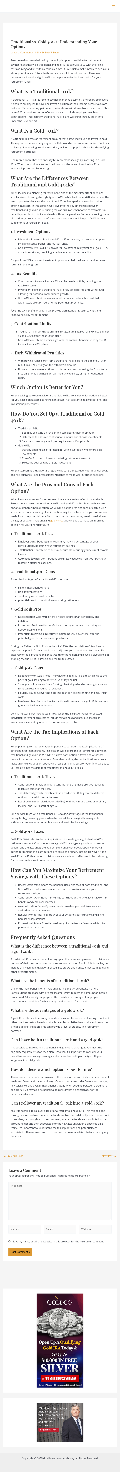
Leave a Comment (21, 52)
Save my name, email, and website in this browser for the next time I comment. (58, 1241)
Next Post (109, 1156)
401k (36, 52)
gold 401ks (56, 520)
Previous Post (13, 1156)
